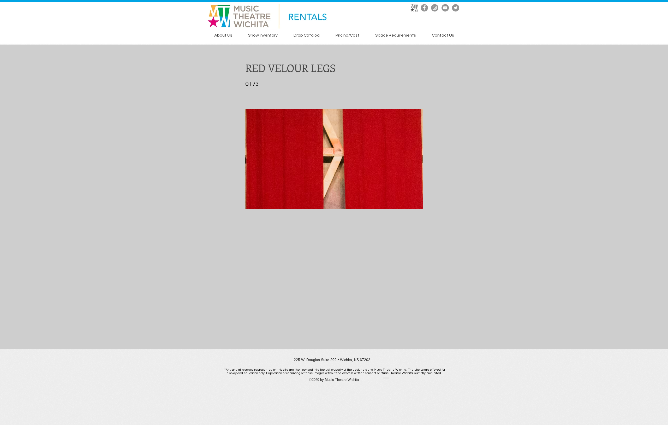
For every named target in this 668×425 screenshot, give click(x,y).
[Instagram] (434, 7)
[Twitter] (455, 7)
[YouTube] (445, 7)
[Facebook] (424, 7)
